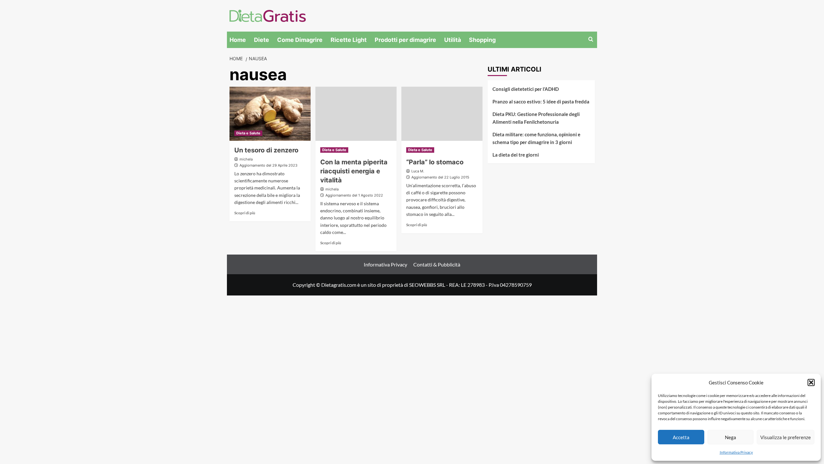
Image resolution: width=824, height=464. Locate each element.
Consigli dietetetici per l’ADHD (525, 89)
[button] (811, 382)
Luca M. (417, 171)
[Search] (591, 39)
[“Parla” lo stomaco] (441, 114)
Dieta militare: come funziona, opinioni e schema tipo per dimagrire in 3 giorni (536, 138)
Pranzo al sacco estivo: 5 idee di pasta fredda (540, 101)
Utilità (452, 39)
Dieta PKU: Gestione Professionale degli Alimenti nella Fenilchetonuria (536, 118)
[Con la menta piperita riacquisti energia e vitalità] (356, 114)
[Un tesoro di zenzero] (270, 114)
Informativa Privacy (736, 452)
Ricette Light (349, 39)
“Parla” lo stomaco (435, 162)
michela (246, 159)
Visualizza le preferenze (785, 437)
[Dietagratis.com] (267, 15)
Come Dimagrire (300, 39)
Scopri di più (244, 212)
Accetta (681, 437)
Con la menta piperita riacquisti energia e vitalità (354, 171)
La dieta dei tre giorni (515, 155)
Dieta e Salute (248, 133)
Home (237, 39)
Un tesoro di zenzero (266, 150)
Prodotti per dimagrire (405, 39)
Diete (261, 39)
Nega (730, 437)
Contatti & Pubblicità (436, 264)
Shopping (482, 39)
